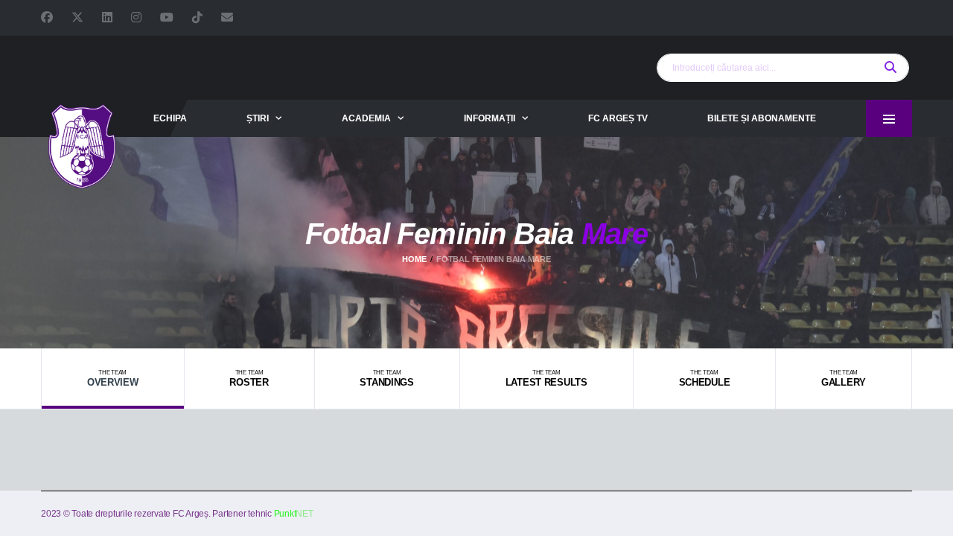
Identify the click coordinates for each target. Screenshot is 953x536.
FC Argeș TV (618, 118)
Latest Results (546, 378)
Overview (112, 378)
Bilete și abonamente (761, 118)
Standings (387, 378)
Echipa (170, 118)
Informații (489, 118)
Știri (257, 118)
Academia (366, 118)
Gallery (843, 378)
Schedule (704, 378)
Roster (248, 378)
